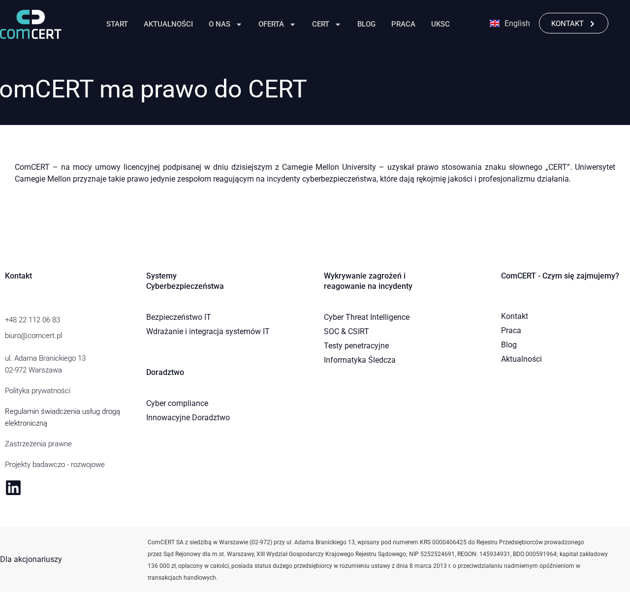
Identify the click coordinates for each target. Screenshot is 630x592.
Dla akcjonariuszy (31, 559)
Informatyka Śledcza (360, 360)
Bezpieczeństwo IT (178, 317)
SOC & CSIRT (346, 331)
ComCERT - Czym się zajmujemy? (560, 275)
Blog (366, 24)
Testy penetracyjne (356, 345)
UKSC (440, 24)
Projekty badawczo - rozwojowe (55, 464)
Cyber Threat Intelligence (367, 317)
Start (117, 24)
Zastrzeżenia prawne (38, 443)
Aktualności (168, 24)
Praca (403, 24)
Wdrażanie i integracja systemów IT (208, 331)
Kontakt (514, 316)
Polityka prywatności (37, 390)
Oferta (271, 24)
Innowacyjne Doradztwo (188, 417)
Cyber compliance (177, 403)
